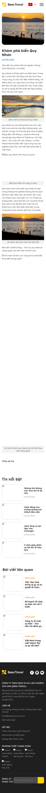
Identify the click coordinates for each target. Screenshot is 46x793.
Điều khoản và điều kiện (13, 735)
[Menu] (41, 4)
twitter (23, 467)
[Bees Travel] (13, 4)
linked (17, 467)
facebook (10, 467)
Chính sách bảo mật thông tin (16, 731)
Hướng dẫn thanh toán (12, 739)
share (30, 467)
